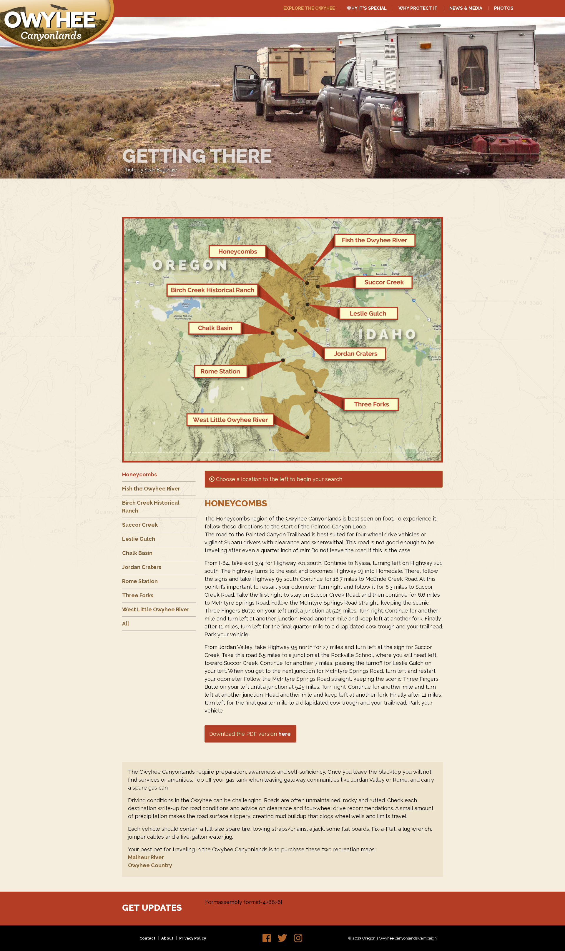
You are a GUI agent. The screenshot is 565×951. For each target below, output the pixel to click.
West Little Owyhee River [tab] (155, 609)
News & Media (465, 8)
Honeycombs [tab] (139, 474)
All (125, 623)
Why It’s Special (367, 8)
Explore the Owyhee (309, 8)
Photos (504, 8)
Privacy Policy (192, 938)
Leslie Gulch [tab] (138, 539)
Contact (147, 938)
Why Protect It (418, 8)
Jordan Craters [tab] (141, 567)
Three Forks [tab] (137, 595)
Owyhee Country (150, 865)
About (167, 938)
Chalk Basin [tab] (137, 553)
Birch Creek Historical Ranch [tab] (151, 507)
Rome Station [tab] (140, 581)
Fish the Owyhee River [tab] (151, 488)
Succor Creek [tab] (140, 525)
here (284, 734)
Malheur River (146, 857)
